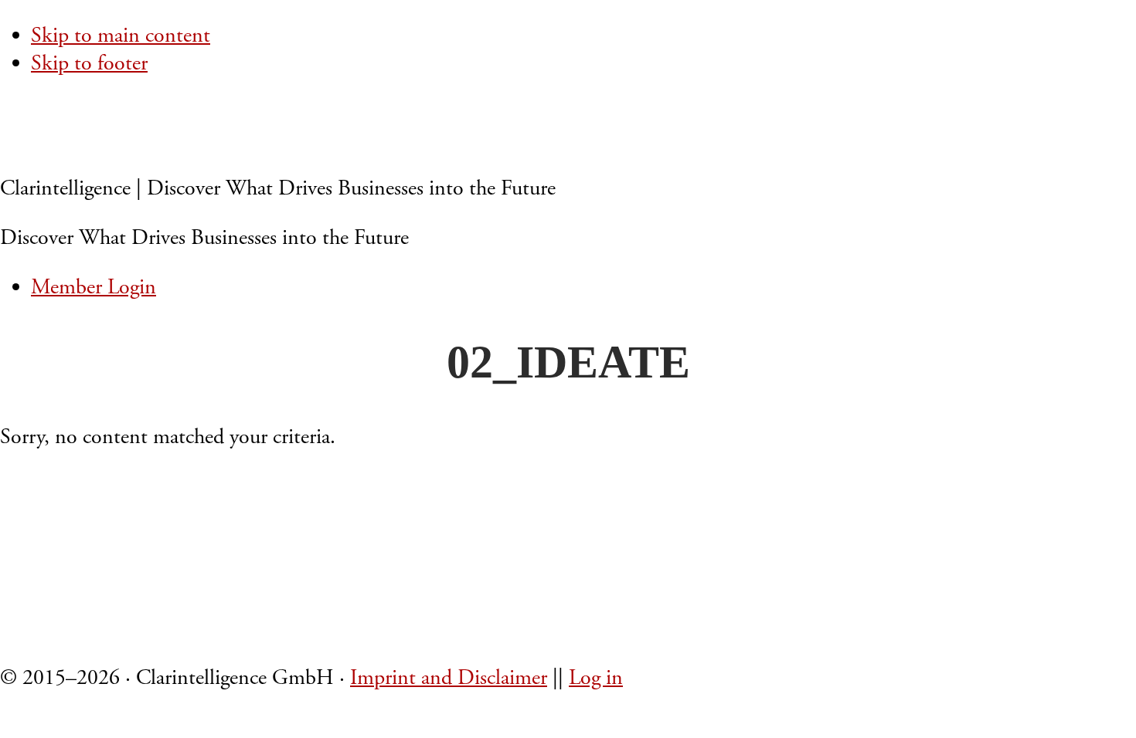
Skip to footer (89, 63)
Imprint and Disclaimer (448, 678)
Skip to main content (120, 35)
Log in (596, 678)
